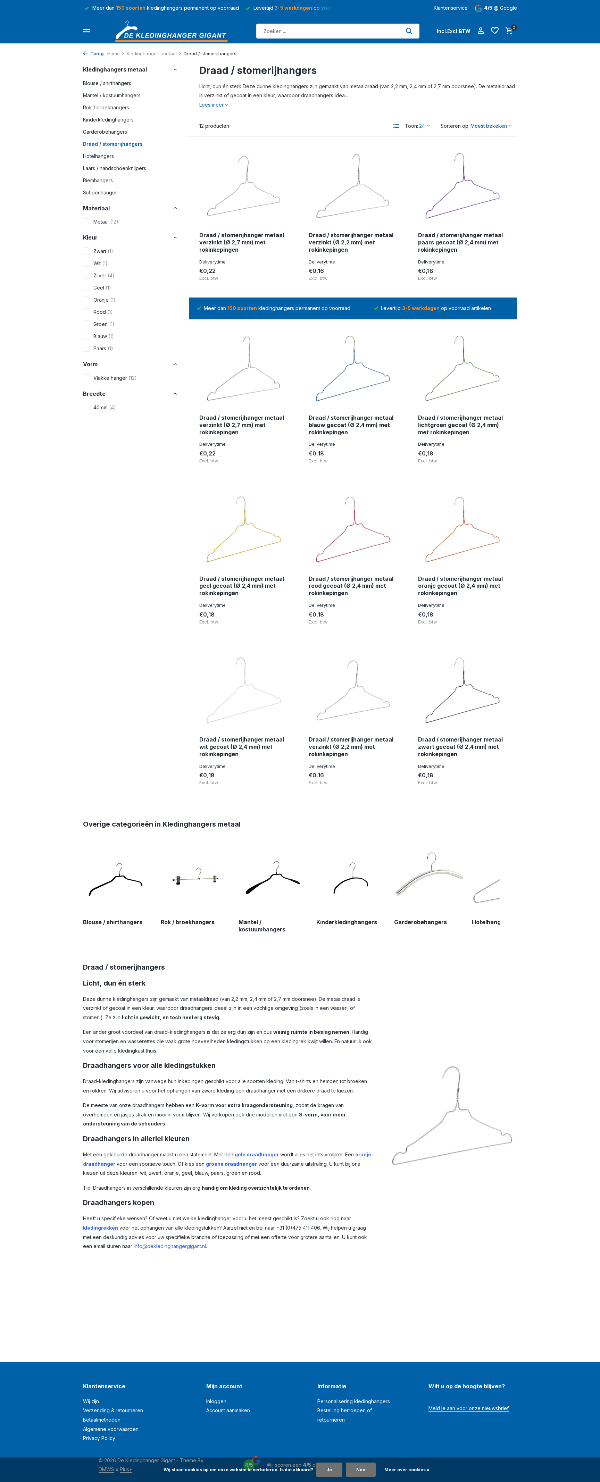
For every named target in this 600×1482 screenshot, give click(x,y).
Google (508, 8)
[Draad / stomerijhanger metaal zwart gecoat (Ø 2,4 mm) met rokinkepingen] (462, 691)
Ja (329, 1469)
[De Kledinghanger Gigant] (173, 31)
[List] (396, 126)
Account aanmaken (228, 1410)
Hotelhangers (98, 156)
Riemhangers (98, 180)
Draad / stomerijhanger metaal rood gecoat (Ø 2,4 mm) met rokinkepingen (351, 586)
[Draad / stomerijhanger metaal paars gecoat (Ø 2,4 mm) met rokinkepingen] (462, 186)
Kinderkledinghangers (108, 119)
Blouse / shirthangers (107, 83)
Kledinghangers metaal (152, 53)
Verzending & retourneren (113, 1410)
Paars (103, 348)
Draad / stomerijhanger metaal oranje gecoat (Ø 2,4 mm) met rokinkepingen (460, 586)
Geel (102, 288)
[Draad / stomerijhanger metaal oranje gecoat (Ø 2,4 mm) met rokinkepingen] (462, 530)
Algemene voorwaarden (111, 1429)
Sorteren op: (455, 126)
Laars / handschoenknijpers (114, 168)
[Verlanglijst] (495, 31)
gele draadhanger (257, 1154)
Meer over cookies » (407, 1469)
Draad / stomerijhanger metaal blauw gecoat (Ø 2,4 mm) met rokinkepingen (351, 425)
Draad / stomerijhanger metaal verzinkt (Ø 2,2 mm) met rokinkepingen (351, 242)
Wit (100, 263)
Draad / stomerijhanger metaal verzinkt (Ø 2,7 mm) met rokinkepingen (241, 242)
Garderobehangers (105, 131)
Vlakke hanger (115, 378)
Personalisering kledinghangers (353, 1401)
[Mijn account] (480, 31)
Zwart (103, 251)
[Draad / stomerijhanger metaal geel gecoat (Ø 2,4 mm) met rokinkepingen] (243, 530)
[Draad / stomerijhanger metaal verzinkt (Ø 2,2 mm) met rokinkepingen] (353, 186)
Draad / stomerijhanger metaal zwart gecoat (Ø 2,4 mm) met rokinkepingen (460, 746)
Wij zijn (91, 1401)
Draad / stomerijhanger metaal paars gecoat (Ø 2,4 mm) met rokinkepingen (460, 242)
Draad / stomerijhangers (113, 143)
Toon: (411, 126)
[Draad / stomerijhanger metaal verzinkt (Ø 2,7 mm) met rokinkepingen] (243, 186)
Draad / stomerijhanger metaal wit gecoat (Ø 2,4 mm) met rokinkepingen (241, 746)
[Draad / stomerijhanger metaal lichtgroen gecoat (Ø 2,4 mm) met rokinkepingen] (462, 369)
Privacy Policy (99, 1438)
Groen (104, 324)
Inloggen (216, 1401)
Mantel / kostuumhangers (112, 95)
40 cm (104, 407)
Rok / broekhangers (106, 107)
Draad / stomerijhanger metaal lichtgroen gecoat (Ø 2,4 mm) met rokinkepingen (460, 425)
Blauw (103, 336)
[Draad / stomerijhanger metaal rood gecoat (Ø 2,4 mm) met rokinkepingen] (353, 530)
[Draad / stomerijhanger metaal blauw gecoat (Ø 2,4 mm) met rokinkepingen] (353, 369)
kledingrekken (100, 1228)
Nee (360, 1469)
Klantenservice (451, 8)
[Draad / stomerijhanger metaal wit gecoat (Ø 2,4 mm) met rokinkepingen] (243, 691)
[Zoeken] (409, 30)
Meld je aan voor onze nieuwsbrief (468, 1408)
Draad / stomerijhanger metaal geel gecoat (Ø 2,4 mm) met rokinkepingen (241, 586)
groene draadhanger (231, 1164)
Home (113, 53)
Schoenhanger (100, 192)
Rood (103, 312)
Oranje (104, 300)
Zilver (104, 275)
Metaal (105, 222)
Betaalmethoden (101, 1420)
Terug (96, 53)
